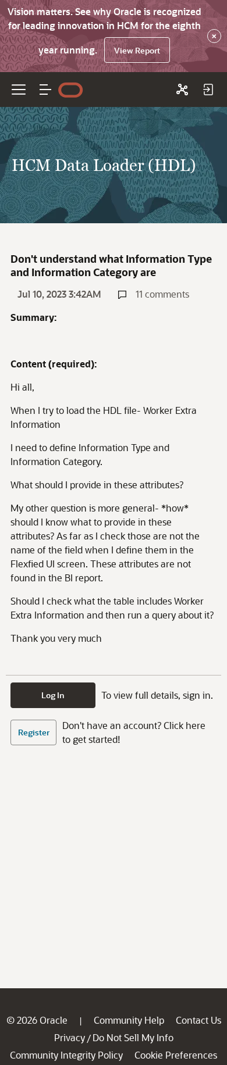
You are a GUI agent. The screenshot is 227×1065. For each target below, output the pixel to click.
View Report (137, 50)
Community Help (129, 1020)
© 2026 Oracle (37, 1020)
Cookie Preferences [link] (175, 1055)
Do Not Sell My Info (133, 1037)
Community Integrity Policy (66, 1055)
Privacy (69, 1037)
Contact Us (198, 1020)
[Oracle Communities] (182, 90)
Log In (53, 695)
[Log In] (208, 89)
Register (33, 732)
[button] (45, 89)
